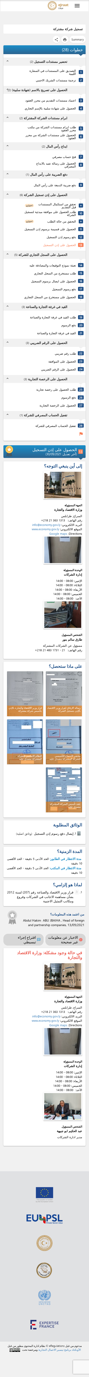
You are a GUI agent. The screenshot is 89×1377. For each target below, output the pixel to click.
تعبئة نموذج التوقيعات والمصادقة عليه (52, 265)
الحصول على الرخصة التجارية (57, 405)
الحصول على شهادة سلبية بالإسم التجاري (50, 108)
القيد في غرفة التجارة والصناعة (56, 333)
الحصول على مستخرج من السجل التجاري (50, 296)
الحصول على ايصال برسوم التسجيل (53, 281)
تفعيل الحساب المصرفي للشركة (55, 425)
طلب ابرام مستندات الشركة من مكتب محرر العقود (52, 128)
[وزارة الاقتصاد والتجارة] (62, 485)
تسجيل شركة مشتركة (68, 29)
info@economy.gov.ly (46, 525)
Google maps (58, 533)
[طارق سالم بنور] (62, 614)
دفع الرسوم (68, 325)
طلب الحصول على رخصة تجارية (56, 389)
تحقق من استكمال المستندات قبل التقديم (57, 205)
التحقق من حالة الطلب (61, 221)
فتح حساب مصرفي (64, 156)
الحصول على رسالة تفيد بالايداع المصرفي (56, 165)
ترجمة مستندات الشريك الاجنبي (56, 80)
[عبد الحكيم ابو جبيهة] (62, 1106)
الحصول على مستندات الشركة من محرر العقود (51, 136)
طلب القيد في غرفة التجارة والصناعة (53, 317)
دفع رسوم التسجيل (64, 289)
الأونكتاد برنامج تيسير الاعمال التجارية (59, 1349)
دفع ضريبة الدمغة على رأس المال (55, 185)
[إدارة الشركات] (62, 550)
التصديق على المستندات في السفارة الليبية (52, 72)
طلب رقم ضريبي (65, 353)
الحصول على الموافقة (62, 361)
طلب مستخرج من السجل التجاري (55, 273)
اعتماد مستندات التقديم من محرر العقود (50, 100)
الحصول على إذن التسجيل (59, 244)
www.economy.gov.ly (45, 529)
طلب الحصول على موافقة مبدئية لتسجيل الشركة (50, 213)
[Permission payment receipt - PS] (79, 833)
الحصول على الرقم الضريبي (58, 369)
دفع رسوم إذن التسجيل (61, 236)
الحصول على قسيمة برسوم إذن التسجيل (50, 228)
